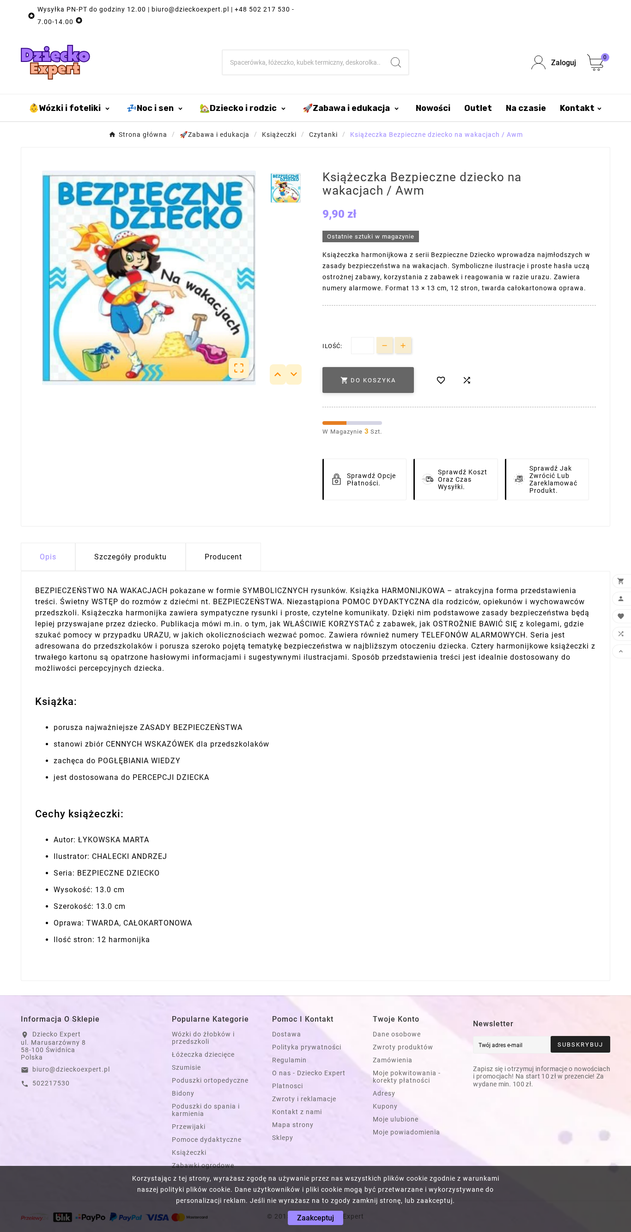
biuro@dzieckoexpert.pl (71, 1069)
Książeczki (189, 1152)
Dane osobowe (397, 1034)
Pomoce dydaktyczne (207, 1139)
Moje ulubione (396, 1119)
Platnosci (287, 1086)
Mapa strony (293, 1124)
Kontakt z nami (297, 1112)
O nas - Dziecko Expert (309, 1073)
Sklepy (282, 1137)
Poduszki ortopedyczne (210, 1080)
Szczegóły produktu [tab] (130, 556)
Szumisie (186, 1067)
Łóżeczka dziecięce (203, 1054)
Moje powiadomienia (406, 1132)
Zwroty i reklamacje (304, 1099)
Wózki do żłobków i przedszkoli (203, 1037)
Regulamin (289, 1060)
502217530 (51, 1083)
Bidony (183, 1093)
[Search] (396, 62)
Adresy (384, 1093)
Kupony (385, 1106)
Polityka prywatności (306, 1047)
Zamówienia (393, 1060)
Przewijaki (189, 1126)
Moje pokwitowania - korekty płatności (407, 1076)
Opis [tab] (48, 556)
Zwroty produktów (403, 1047)
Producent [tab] (223, 556)
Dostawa (286, 1034)
